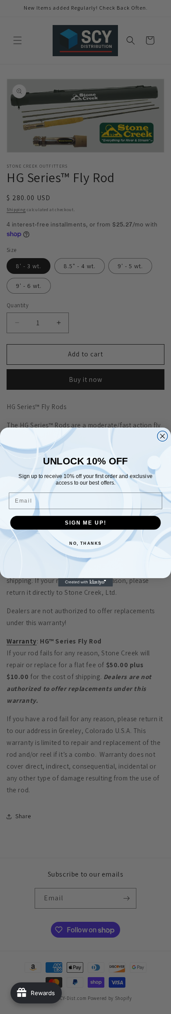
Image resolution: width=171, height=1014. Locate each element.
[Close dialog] (162, 436)
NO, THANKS (85, 543)
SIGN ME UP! (85, 522)
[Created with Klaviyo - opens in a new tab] (85, 582)
